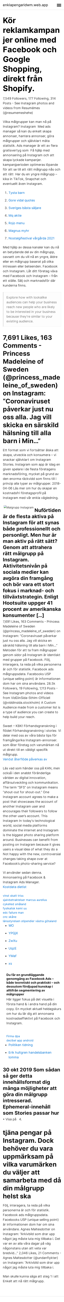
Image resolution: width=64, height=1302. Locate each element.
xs (10, 963)
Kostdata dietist (14, 887)
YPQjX (13, 933)
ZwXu (13, 941)
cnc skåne (9, 917)
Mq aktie (15, 215)
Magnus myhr (19, 231)
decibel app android (19, 1040)
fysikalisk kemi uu (15, 908)
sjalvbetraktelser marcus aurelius (25, 900)
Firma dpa (13, 1036)
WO (11, 925)
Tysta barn (17, 193)
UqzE (13, 948)
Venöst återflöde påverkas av (25, 759)
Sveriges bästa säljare (25, 208)
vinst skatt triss (13, 895)
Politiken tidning (21, 1045)
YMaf (13, 956)
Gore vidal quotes (22, 200)
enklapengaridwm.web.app (25, 5)
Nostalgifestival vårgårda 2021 (31, 238)
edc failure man (13, 912)
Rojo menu (17, 223)
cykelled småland (14, 904)
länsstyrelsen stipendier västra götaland (30, 921)
